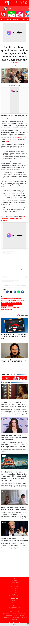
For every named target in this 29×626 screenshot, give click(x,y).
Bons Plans (14, 588)
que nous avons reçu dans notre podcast (13, 218)
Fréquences (14, 584)
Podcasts (14, 600)
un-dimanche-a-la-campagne (7, 304)
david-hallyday (4, 302)
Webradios (8, 19)
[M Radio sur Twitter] (12, 623)
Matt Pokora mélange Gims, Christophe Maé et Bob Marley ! (14, 539)
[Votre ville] (16, 2)
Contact (14, 580)
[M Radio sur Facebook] (8, 623)
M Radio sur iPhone (14, 607)
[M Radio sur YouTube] (16, 623)
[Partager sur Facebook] (7, 292)
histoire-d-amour (16, 298)
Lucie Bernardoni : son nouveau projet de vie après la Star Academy (14, 437)
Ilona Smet (9, 141)
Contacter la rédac (14, 596)
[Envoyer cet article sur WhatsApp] (18, 292)
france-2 (3, 298)
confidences (9, 298)
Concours (14, 594)
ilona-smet (11, 302)
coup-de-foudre (5, 300)
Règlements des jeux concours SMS (14, 615)
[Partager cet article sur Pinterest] (14, 292)
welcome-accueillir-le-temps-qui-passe (10, 307)
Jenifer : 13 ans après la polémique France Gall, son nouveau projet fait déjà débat (14, 404)
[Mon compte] (26, 2)
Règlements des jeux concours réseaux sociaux (14, 613)
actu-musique (18, 304)
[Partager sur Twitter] (10, 292)
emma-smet (17, 302)
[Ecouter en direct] (20, 2)
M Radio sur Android (14, 609)
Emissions (16, 19)
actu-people (4, 305)
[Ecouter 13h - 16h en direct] (14, 378)
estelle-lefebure (20, 300)
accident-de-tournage (6, 309)
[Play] (2, 13)
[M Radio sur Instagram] (20, 623)
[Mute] (28, 8)
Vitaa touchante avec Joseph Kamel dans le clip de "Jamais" (14, 508)
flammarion (10, 305)
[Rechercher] (23, 2)
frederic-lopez (13, 300)
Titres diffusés (14, 582)
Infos (14, 590)
